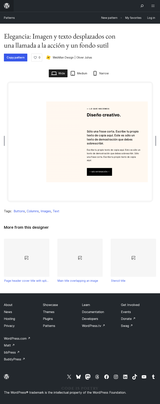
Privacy (9, 326)
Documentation (93, 312)
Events (126, 312)
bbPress (12, 352)
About (8, 305)
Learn (86, 305)
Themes (48, 312)
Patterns (9, 17)
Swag (127, 326)
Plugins (48, 319)
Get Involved (130, 305)
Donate (128, 319)
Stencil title (118, 280)
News (8, 312)
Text (56, 211)
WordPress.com (17, 338)
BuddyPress (14, 359)
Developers (90, 319)
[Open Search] (142, 6)
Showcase (50, 305)
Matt (9, 345)
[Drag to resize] (5, 141)
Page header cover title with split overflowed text (26, 280)
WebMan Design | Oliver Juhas (72, 57)
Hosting (9, 319)
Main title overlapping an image (78, 280)
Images (46, 211)
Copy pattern (16, 57)
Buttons (19, 211)
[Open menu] (154, 6)
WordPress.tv (93, 326)
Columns (33, 211)
